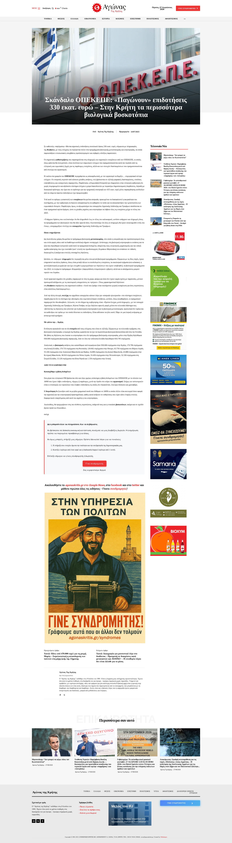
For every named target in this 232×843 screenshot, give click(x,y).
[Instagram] (34, 821)
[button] (48, 8)
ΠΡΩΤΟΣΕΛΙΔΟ (111, 92)
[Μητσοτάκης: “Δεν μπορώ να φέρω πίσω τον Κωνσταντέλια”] (156, 156)
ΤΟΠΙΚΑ (124, 92)
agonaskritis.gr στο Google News (85, 485)
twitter (136, 485)
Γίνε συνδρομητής (95, 463)
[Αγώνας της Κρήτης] (50, 683)
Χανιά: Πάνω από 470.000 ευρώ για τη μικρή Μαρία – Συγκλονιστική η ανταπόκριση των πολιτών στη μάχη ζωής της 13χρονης (65, 656)
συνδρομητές (118, 488)
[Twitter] (64, 694)
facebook (117, 485)
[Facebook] (60, 694)
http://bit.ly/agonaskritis (66, 675)
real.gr (46, 414)
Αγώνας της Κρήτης (106, 132)
